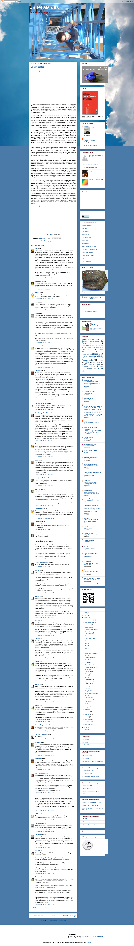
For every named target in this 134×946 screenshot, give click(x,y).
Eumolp (86, 526)
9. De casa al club (87, 785)
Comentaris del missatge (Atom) (57, 920)
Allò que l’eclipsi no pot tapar (91, 535)
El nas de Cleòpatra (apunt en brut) (90, 632)
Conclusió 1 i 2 (89, 641)
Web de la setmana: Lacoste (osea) (91, 678)
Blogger (89, 942)
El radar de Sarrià (89, 533)
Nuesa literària (88, 398)
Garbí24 (37, 292)
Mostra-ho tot (100, 583)
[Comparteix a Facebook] (58, 238)
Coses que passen (49, 241)
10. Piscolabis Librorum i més (90, 776)
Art (83, 339)
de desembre (89, 620)
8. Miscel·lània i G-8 (87, 788)
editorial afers (88, 490)
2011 (85, 615)
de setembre (89, 627)
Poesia (101, 360)
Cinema (90, 339)
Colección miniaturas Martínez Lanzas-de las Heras (93, 405)
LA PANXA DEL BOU (90, 561)
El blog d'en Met (86, 237)
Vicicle (37, 444)
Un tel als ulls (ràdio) (90, 145)
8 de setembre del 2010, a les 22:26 (44, 847)
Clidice (39, 238)
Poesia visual (88, 570)
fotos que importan (90, 444)
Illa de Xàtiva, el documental (89, 670)
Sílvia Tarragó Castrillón (41, 413)
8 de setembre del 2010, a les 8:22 (44, 367)
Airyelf (73, 942)
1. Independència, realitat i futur (91, 825)
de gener (88, 724)
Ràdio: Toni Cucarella (91, 653)
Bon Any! (93, 127)
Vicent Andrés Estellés (91, 693)
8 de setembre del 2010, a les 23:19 (44, 873)
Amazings (84, 228)
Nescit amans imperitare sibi (91, 422)
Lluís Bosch (38, 370)
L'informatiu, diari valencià (89, 249)
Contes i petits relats (90, 341)
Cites (98, 339)
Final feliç (87, 688)
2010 (85, 617)
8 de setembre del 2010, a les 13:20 (44, 566)
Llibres (95, 354)
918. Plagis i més (87, 755)
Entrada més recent (37, 916)
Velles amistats (88, 528)
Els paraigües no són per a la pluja (92, 345)
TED (83, 258)
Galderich (37, 489)
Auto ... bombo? (89, 665)
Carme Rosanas (39, 773)
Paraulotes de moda (93, 358)
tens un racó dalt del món (92, 578)
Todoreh (86, 518)
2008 (85, 730)
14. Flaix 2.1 (85, 739)
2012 (85, 613)
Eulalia (37, 813)
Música (100, 356)
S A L (85, 421)
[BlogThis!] (55, 238)
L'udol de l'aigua (88, 439)
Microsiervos (88, 380)
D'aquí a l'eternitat (90, 691)
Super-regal (88, 662)
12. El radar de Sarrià (88, 770)
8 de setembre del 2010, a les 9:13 (44, 440)
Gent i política (88, 350)
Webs (100, 368)
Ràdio (87, 362)
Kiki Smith (50, 234)
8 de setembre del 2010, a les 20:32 (44, 810)
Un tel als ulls (44, 7)
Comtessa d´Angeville (41, 734)
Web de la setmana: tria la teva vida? (92, 696)
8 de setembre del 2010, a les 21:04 (44, 820)
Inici (53, 916)
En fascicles (88, 347)
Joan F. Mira (85, 243)
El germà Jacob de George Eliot (90, 682)
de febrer (88, 722)
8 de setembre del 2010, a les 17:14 (44, 755)
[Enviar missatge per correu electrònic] (48, 238)
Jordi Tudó (38, 742)
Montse (37, 313)
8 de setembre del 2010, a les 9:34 (44, 456)
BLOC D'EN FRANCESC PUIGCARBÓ (91, 428)
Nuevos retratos (88, 556)
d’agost (87, 707)
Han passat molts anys (90, 399)
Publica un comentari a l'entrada (41, 908)
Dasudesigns (85, 234)
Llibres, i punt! (88, 437)
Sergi (36, 248)
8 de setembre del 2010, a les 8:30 (44, 409)
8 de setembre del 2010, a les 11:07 (44, 505)
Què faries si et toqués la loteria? (91, 700)
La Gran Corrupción (90, 499)
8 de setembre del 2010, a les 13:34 (44, 592)
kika (36, 302)
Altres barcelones (87, 225)
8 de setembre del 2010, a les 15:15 (44, 739)
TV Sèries (91, 366)
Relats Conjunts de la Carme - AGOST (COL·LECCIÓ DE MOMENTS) (92, 484)
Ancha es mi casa (89, 391)
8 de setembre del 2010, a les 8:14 (44, 342)
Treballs (97, 364)
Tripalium (84, 366)
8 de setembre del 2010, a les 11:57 (44, 529)
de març (87, 719)
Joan (36, 532)
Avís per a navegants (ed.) (90, 164)
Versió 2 (87, 648)
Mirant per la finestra (88, 356)
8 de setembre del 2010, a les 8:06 (44, 310)
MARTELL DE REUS (40, 403)
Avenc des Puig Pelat (89, 548)
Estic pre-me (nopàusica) (90, 167)
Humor (101, 350)
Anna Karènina (89, 660)
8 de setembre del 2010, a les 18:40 (44, 769)
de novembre (89, 622)
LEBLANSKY (38, 823)
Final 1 (87, 646)
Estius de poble (88, 139)
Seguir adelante (88, 393)
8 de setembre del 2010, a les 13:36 (44, 702)
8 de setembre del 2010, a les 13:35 (44, 617)
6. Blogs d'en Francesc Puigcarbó (91, 802)
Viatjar (89, 369)
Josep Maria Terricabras (89, 246)
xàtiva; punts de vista (90, 464)
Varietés (99, 366)
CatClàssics (85, 231)
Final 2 (87, 643)
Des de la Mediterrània (91, 457)
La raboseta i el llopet (89, 140)
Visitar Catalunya (87, 261)
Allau (36, 460)
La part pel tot (89, 686)
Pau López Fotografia (88, 255)
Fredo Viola (85, 240)
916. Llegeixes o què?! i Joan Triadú (92, 761)
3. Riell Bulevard (86, 819)
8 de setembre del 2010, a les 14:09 (44, 731)
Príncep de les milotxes (41, 562)
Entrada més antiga (69, 916)
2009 (85, 727)
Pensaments (87, 360)
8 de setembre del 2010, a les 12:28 (44, 558)
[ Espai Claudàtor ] (89, 540)
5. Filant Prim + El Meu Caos (90, 805)
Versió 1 (87, 651)
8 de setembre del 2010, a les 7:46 (44, 289)
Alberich (37, 346)
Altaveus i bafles (88, 459)
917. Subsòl (85, 758)
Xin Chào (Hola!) (90, 704)
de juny (87, 712)
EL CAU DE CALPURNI (90, 451)
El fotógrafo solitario (89, 445)
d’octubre (88, 625)
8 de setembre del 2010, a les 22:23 (44, 831)
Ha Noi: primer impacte (91, 667)
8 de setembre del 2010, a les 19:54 (44, 792)
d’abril (87, 717)
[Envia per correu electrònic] (53, 238)
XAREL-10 (87, 481)
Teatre (90, 364)
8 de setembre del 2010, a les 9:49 (44, 485)
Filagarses (98, 347)
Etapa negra (88, 636)
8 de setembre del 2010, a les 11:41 (44, 518)
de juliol (87, 709)
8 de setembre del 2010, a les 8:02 (44, 298)
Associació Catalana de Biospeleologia (91, 506)
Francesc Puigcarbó (40, 725)
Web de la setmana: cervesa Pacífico (91, 656)
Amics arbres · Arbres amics (92, 472)
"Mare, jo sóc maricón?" (96, 179)
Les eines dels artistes (91, 629)
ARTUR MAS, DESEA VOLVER (92, 500)
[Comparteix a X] (57, 238)
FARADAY (86, 452)
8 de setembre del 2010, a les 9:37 (44, 474)
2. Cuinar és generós (88, 822)
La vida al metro (89, 352)
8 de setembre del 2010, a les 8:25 (44, 400)
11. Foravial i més (87, 773)
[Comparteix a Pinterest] (60, 238)
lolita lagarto (38, 758)
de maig (87, 714)
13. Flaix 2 (85, 742)
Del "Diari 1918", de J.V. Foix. (91, 579)
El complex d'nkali (90, 638)
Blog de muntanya (89, 546)
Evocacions (38, 281)
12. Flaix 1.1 (85, 745)
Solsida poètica (88, 541)
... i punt (91, 171)
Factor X (86, 126)
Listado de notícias (87, 252)
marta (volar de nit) (40, 478)
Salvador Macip (39, 508)
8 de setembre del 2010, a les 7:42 (44, 278)
